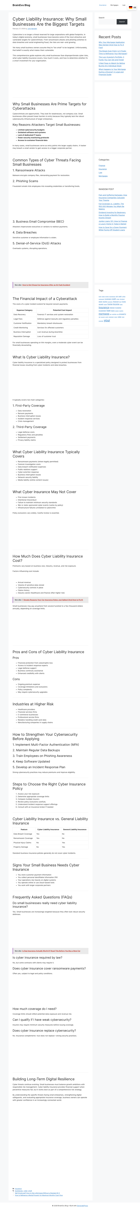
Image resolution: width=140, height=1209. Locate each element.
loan (109, 310)
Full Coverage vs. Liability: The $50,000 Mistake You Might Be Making (111, 206)
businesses (19, 1191)
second (103, 317)
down (100, 301)
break (103, 296)
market (117, 311)
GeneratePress (82, 1206)
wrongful (101, 321)
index (121, 304)
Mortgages (114, 5)
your (107, 320)
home (110, 304)
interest (112, 308)
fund (120, 301)
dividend (122, 299)
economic (110, 301)
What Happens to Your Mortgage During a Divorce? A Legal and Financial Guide (112, 72)
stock (115, 317)
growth (101, 304)
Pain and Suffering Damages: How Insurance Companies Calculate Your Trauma (113, 197)
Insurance (102, 5)
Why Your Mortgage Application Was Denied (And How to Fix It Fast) (112, 45)
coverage (108, 299)
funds (124, 301)
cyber (25, 1191)
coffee (123, 296)
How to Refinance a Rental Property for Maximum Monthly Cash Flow (39, 1195)
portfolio (114, 314)
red (99, 317)
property (122, 314)
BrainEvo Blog (21, 5)
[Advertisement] (50, 79)
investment (102, 311)
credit (113, 299)
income (116, 304)
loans (113, 311)
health (105, 304)
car (117, 296)
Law (123, 5)
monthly (121, 311)
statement (111, 317)
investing (118, 308)
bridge (107, 296)
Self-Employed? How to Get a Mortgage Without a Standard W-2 (37, 1193)
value (119, 317)
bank (100, 296)
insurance (104, 307)
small (30, 1191)
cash (120, 296)
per (111, 314)
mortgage (104, 313)
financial (116, 301)
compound (101, 299)
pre (118, 314)
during (105, 301)
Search (101, 18)
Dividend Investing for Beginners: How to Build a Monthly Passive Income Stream (112, 215)
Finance (102, 166)
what (123, 317)
